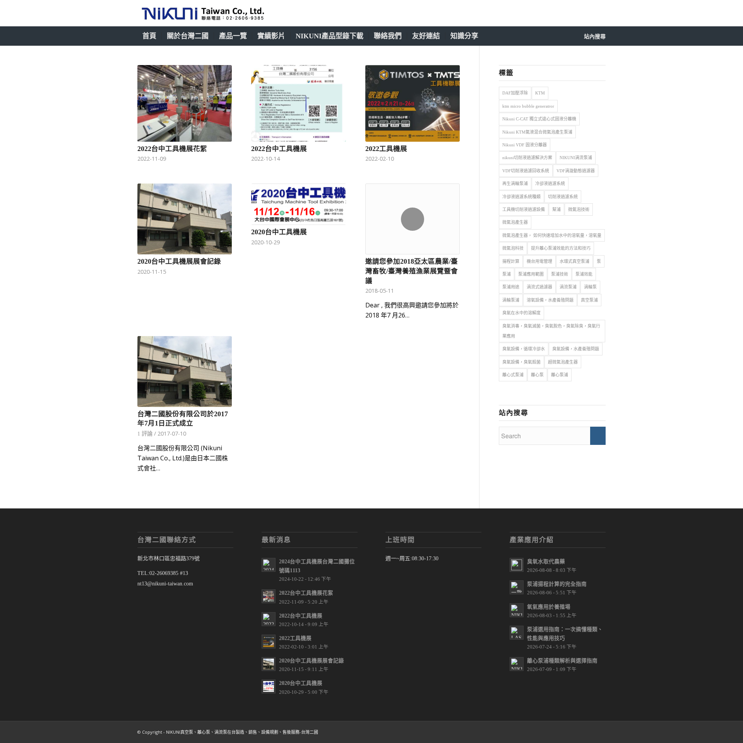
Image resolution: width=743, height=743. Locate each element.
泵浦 (506, 274)
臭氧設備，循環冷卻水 (523, 349)
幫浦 (556, 209)
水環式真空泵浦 (574, 261)
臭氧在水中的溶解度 (521, 313)
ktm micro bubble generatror (528, 106)
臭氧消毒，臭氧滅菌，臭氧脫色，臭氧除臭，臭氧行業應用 (551, 331)
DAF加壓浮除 (515, 93)
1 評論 (144, 434)
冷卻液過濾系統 (550, 183)
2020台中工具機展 (279, 232)
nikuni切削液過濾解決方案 (527, 157)
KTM (540, 93)
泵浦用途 (510, 287)
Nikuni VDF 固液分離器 (524, 144)
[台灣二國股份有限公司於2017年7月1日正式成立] (184, 371)
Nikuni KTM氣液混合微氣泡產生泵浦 (537, 132)
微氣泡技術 (578, 209)
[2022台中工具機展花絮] (184, 103)
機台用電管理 (539, 261)
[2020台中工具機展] (298, 204)
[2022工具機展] (412, 103)
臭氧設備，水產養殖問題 (575, 349)
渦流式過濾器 (539, 287)
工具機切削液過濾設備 (523, 209)
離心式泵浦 (513, 374)
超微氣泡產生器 (563, 362)
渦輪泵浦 (510, 300)
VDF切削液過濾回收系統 (525, 170)
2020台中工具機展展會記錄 (179, 261)
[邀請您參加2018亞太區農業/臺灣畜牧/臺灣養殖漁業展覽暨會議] (412, 219)
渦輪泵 (590, 287)
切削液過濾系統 (563, 196)
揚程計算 (510, 261)
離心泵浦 (559, 374)
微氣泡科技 (513, 248)
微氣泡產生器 (515, 222)
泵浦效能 (583, 274)
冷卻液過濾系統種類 (521, 196)
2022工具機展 (386, 149)
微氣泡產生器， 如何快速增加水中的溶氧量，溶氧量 (551, 235)
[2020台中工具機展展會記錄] (184, 219)
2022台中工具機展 (279, 149)
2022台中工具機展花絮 (172, 149)
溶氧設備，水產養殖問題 (550, 300)
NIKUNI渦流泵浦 (576, 157)
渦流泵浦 (568, 287)
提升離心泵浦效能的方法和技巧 (561, 248)
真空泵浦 (589, 300)
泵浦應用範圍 (531, 274)
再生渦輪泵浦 (515, 183)
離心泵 (537, 374)
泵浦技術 (559, 274)
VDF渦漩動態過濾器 (575, 170)
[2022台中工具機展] (298, 103)
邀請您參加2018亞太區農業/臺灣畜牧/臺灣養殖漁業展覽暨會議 (411, 270)
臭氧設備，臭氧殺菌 (521, 362)
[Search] (589, 36)
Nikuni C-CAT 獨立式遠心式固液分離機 (539, 119)
